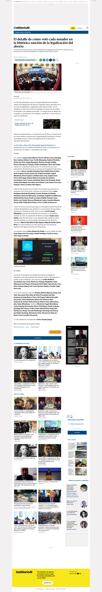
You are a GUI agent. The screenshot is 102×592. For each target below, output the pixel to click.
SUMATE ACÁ (47, 583)
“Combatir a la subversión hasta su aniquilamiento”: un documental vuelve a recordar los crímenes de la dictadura (71, 342)
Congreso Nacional (35, 327)
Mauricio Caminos (42, 390)
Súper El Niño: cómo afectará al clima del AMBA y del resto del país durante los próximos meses (71, 471)
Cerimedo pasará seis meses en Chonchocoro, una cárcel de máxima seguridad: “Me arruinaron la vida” (25, 483)
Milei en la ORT (25, 1)
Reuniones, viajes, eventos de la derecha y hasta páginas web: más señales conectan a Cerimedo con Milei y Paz (48, 386)
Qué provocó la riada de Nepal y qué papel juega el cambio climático (71, 454)
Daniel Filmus (41, 483)
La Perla (49, 1)
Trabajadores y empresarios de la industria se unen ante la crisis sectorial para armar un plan (48, 436)
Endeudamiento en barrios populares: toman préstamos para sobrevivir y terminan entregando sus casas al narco (48, 527)
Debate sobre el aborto (23, 32)
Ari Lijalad (52, 1)
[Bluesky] (47, 60)
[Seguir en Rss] (80, 573)
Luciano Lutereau (81, 1)
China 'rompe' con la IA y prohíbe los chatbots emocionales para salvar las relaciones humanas (78, 228)
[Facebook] (44, 60)
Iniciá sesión (80, 28)
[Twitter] (50, 60)
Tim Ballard (45, 1)
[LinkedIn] (53, 60)
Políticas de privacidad (50, 589)
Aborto (27, 327)
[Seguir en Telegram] (73, 573)
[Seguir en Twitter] (70, 573)
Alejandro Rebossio (42, 439)
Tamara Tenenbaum (18, 362)
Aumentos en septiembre (59, 1)
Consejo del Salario (39, 1)
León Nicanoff (41, 532)
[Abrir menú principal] (87, 27)
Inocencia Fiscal (75, 1)
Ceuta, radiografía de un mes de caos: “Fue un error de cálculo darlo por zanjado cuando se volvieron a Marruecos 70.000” (49, 362)
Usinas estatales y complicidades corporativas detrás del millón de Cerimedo (24, 412)
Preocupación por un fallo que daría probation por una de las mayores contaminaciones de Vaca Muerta (72, 446)
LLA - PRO (70, 1)
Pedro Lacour (17, 441)
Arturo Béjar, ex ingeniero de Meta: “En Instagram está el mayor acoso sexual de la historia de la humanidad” (25, 386)
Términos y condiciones (61, 589)
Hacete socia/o (72, 28)
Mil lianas (86, 1)
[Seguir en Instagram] (75, 573)
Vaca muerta (66, 1)
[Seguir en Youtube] (78, 573)
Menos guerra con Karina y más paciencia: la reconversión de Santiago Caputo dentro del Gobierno (23, 437)
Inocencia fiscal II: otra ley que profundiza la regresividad (23, 504)
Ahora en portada (19, 394)
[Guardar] (57, 60)
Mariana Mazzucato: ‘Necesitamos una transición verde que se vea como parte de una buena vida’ (71, 463)
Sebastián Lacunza (18, 416)
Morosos (29, 1)
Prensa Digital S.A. (40, 589)
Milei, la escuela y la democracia (48, 482)
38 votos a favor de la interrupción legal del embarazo (35, 145)
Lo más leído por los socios (21, 343)
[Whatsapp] (40, 60)
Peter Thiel (34, 1)
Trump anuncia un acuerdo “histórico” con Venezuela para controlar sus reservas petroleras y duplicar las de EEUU (48, 506)
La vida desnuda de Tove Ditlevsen (24, 360)
